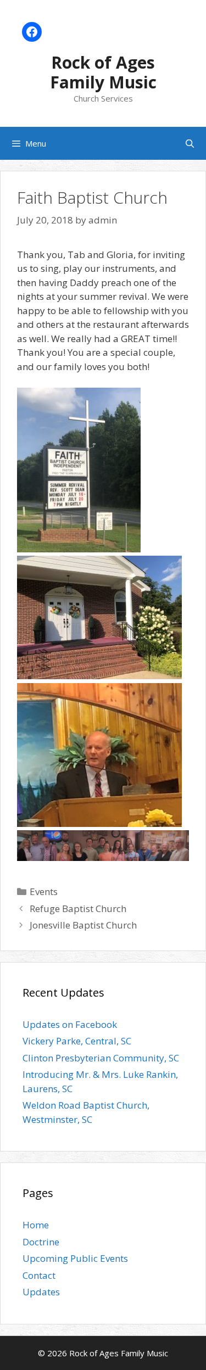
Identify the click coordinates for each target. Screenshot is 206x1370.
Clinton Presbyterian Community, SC (101, 1058)
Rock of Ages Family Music (103, 72)
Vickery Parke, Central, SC (77, 1041)
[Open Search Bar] (190, 143)
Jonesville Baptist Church (83, 925)
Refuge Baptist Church (78, 908)
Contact (39, 1275)
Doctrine (41, 1241)
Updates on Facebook (70, 1024)
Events (44, 891)
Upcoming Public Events (75, 1258)
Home (36, 1224)
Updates (41, 1291)
